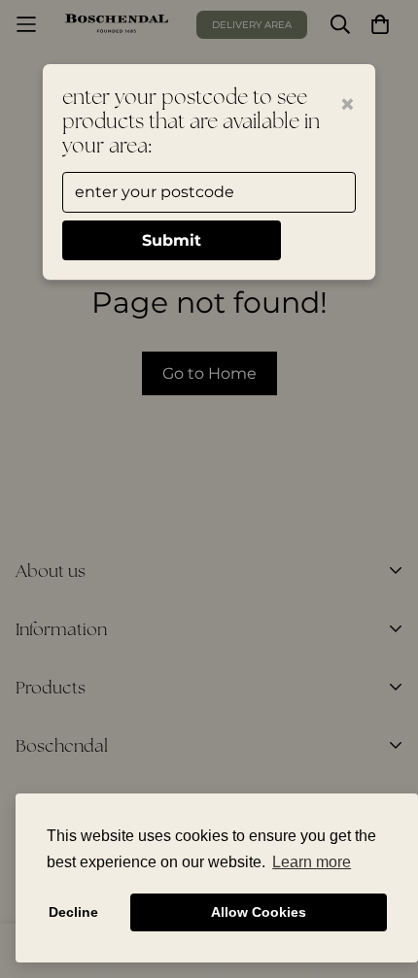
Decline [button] (73, 912)
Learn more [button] (311, 862)
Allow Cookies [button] (258, 912)
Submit (171, 240)
